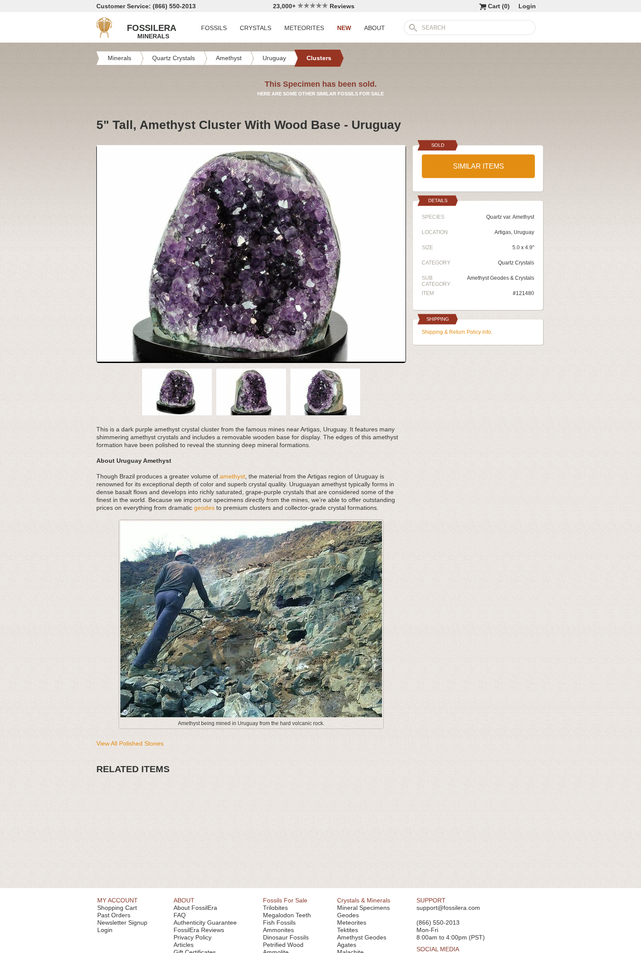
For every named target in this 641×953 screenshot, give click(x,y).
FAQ (180, 915)
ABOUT (374, 27)
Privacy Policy (192, 937)
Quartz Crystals (516, 263)
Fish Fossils (279, 922)
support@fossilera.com (448, 907)
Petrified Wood (283, 944)
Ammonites (278, 929)
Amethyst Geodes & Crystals (500, 278)
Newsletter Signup (122, 922)
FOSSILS (214, 27)
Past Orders (113, 915)
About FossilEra (195, 907)
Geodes (348, 915)
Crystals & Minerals (363, 900)
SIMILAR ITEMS (478, 166)
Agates (346, 944)
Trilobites (275, 907)
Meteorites (351, 922)
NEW (344, 27)
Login (527, 6)
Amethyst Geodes (361, 937)
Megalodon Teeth (287, 915)
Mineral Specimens (363, 907)
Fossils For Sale (285, 900)
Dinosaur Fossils (286, 937)
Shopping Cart (117, 907)
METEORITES (304, 27)
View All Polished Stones (130, 743)
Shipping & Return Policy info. (457, 332)
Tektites (347, 929)
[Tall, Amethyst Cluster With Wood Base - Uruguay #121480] (251, 359)
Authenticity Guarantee (205, 922)
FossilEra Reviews (199, 929)
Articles (184, 944)
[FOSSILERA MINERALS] (104, 35)
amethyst (232, 476)
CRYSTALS (255, 27)
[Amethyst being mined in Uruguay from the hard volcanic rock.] (251, 715)
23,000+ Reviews (314, 6)
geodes (204, 507)
